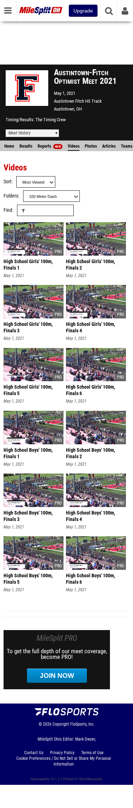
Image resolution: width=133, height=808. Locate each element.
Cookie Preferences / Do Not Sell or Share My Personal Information (63, 761)
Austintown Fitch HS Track (78, 101)
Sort (7, 182)
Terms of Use (92, 752)
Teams (126, 146)
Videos (73, 146)
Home (9, 146)
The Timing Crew (50, 119)
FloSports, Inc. (82, 724)
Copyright (60, 724)
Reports (49, 146)
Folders (11, 196)
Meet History (20, 133)
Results (26, 146)
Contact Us (33, 752)
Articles (109, 146)
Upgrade (83, 11)
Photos (91, 146)
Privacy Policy (62, 752)
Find (8, 210)
